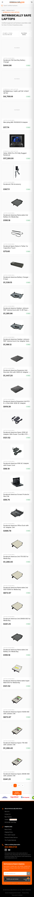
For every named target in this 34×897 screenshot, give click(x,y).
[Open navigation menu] (2, 2)
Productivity (11, 10)
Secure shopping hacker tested (12, 892)
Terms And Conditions (17, 895)
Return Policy (8, 829)
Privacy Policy (25, 892)
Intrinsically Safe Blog (10, 822)
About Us (7, 811)
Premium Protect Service (11, 837)
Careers (11, 819)
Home (3, 10)
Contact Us (7, 814)
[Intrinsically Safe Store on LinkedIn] (6, 850)
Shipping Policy (9, 832)
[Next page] (22, 785)
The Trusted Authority (10, 840)
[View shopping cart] (31, 2)
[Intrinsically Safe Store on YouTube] (9, 850)
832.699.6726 (11, 847)
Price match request (10, 834)
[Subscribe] (28, 873)
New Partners (8, 817)
